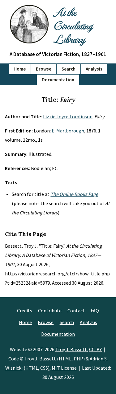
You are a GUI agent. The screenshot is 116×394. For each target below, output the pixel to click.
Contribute (50, 310)
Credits (24, 310)
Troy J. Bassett (71, 349)
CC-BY (95, 349)
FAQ (95, 310)
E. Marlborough (68, 131)
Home (20, 69)
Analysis (94, 69)
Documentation (58, 80)
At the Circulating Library (73, 25)
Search (68, 69)
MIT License (64, 368)
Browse (43, 69)
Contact (76, 310)
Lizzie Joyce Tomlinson (67, 116)
